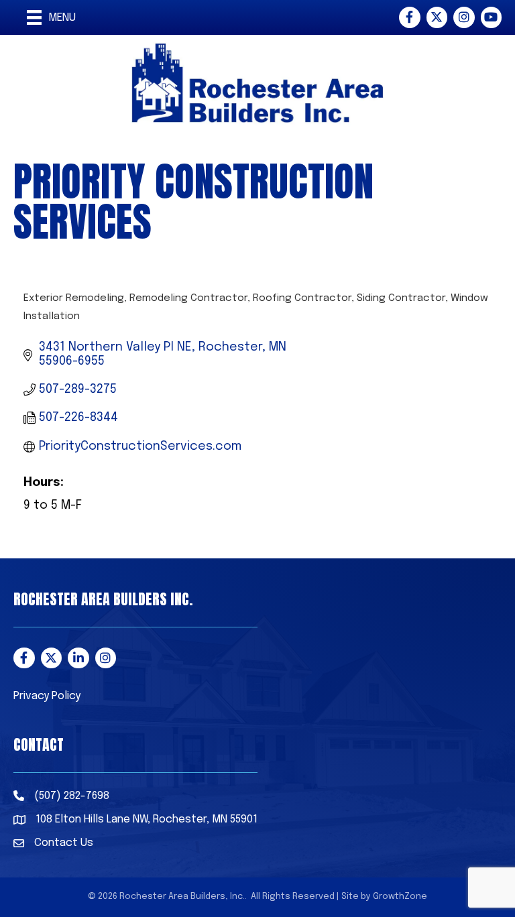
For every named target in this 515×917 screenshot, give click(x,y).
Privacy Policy (46, 696)
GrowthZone (400, 896)
